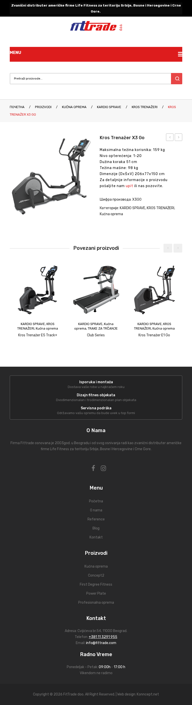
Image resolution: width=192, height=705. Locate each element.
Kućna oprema (74, 107)
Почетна (17, 107)
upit (129, 186)
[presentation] (168, 248)
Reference (96, 519)
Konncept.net (148, 694)
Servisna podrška (96, 408)
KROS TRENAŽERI (145, 107)
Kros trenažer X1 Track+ (170, 138)
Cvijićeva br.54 (89, 631)
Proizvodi (43, 107)
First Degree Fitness (96, 584)
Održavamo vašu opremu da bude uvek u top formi (96, 413)
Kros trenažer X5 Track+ (178, 138)
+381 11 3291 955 (103, 637)
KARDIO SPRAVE (109, 107)
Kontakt (96, 537)
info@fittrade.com (101, 643)
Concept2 (96, 575)
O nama (96, 510)
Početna (96, 501)
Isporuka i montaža (96, 382)
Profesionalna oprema (96, 602)
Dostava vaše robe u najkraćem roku (96, 387)
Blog (96, 528)
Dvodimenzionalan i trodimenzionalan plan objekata (96, 400)
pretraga (176, 78)
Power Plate (96, 593)
